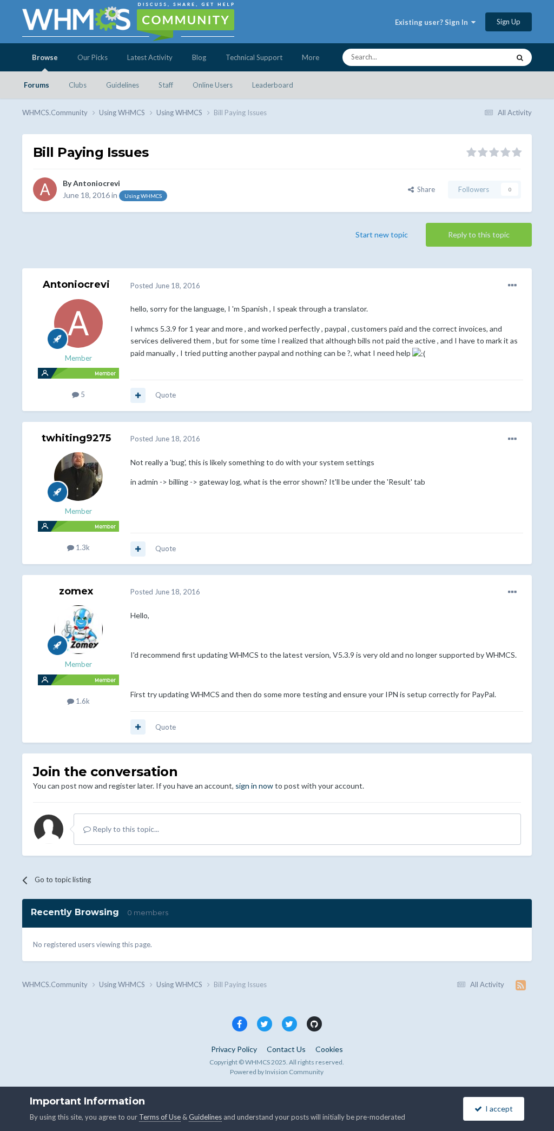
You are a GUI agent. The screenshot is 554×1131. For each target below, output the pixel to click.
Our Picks (92, 57)
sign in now (254, 785)
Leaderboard (272, 85)
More (310, 57)
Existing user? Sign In (433, 22)
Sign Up (508, 21)
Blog (199, 57)
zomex (76, 591)
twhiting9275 (76, 438)
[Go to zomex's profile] (78, 629)
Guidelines (122, 85)
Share (424, 189)
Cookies (329, 1049)
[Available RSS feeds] (521, 985)
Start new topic (381, 234)
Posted (165, 285)
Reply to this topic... (125, 829)
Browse (45, 57)
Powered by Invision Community (277, 1072)
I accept (497, 1108)
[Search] (520, 57)
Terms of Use (160, 1117)
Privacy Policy (234, 1049)
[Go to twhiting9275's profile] (78, 476)
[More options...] (512, 285)
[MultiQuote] (138, 395)
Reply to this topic (479, 234)
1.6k (82, 701)
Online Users (213, 85)
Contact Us (286, 1049)
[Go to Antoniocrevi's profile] (45, 189)
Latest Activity (150, 57)
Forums (36, 85)
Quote (165, 395)
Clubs (78, 85)
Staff (166, 85)
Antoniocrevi (96, 183)
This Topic (479, 57)
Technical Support (254, 57)
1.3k (82, 547)
